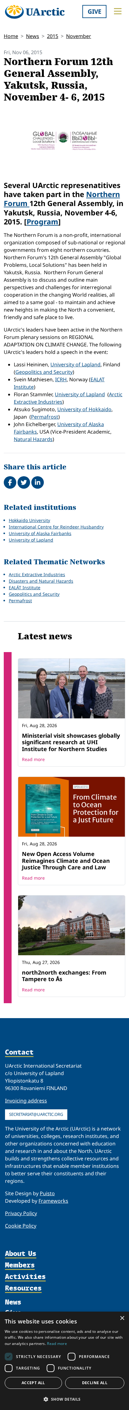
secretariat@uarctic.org (36, 1114)
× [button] (122, 1318)
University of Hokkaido (84, 409)
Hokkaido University (29, 520)
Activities (25, 1276)
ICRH (61, 379)
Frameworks (53, 1200)
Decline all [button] (94, 1382)
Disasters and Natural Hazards (41, 581)
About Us (20, 1253)
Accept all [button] (33, 1382)
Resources (23, 1288)
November (78, 36)
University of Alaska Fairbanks (40, 533)
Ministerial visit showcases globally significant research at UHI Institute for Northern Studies (71, 742)
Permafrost (44, 416)
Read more (33, 759)
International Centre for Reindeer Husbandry (56, 527)
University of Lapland (75, 364)
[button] (64, 1399)
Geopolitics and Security (44, 372)
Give (94, 11)
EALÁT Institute (24, 587)
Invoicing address (26, 1100)
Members (20, 1265)
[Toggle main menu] (117, 11)
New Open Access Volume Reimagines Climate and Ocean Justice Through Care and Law (66, 860)
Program (42, 222)
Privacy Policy (21, 1213)
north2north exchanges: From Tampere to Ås (64, 976)
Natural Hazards (33, 439)
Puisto (47, 1193)
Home (11, 36)
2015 (52, 36)
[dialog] (64, 1361)
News (32, 36)
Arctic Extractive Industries (37, 574)
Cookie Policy (20, 1225)
